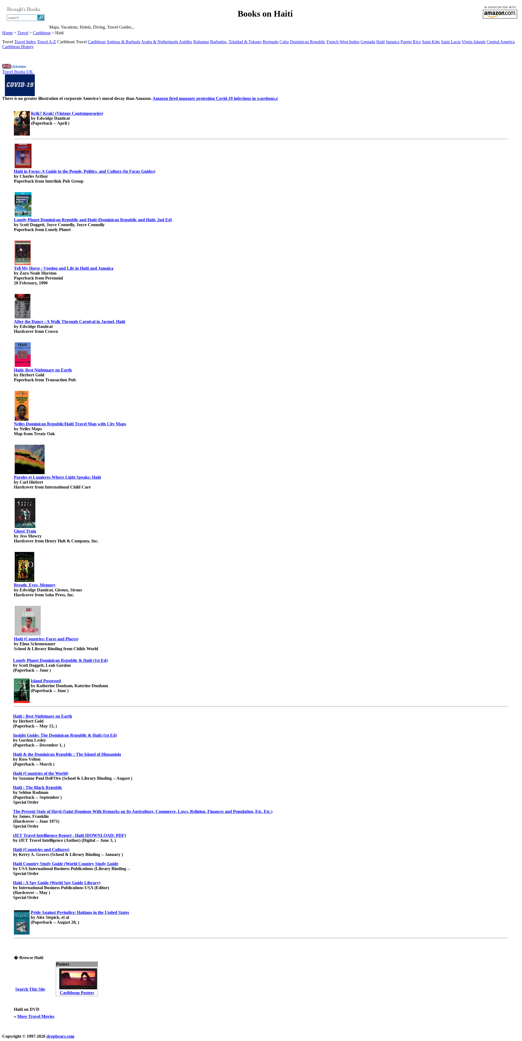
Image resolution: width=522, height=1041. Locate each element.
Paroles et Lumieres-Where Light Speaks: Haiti (57, 477)
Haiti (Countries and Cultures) (41, 849)
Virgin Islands (474, 41)
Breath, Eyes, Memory (34, 585)
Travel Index (25, 41)
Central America (501, 41)
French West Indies (343, 41)
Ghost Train (25, 531)
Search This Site (30, 989)
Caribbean (42, 32)
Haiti (380, 41)
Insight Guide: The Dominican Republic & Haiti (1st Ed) (65, 735)
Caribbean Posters (77, 992)
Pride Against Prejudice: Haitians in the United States (80, 912)
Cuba (284, 41)
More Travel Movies (35, 1016)
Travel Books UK (17, 71)
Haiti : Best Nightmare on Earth (42, 716)
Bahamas (201, 41)
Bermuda (270, 41)
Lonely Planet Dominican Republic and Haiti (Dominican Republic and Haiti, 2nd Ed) (93, 219)
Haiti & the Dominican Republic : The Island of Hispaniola (67, 754)
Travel (22, 32)
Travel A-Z (46, 41)
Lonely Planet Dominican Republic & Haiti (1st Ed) (60, 660)
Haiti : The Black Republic (37, 787)
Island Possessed (46, 680)
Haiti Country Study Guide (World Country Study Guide (65, 863)
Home (7, 32)
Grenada (368, 41)
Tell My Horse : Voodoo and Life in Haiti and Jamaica (63, 268)
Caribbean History (18, 46)
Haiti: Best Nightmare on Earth (43, 370)
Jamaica (392, 41)
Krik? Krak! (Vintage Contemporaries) (67, 113)
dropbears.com (60, 1036)
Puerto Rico (410, 41)
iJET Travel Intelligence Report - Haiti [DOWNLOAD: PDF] (69, 835)
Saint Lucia (451, 41)
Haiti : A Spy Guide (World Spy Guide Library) (56, 882)
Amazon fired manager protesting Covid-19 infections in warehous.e (215, 98)
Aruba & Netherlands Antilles (166, 41)
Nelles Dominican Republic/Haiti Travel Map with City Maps (70, 424)
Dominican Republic (307, 41)
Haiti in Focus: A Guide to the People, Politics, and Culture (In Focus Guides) (84, 171)
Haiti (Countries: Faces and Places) (46, 639)
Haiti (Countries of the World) (40, 773)
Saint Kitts (431, 41)
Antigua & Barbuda (123, 41)
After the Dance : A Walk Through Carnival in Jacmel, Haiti (69, 321)
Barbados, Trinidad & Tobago (236, 41)
